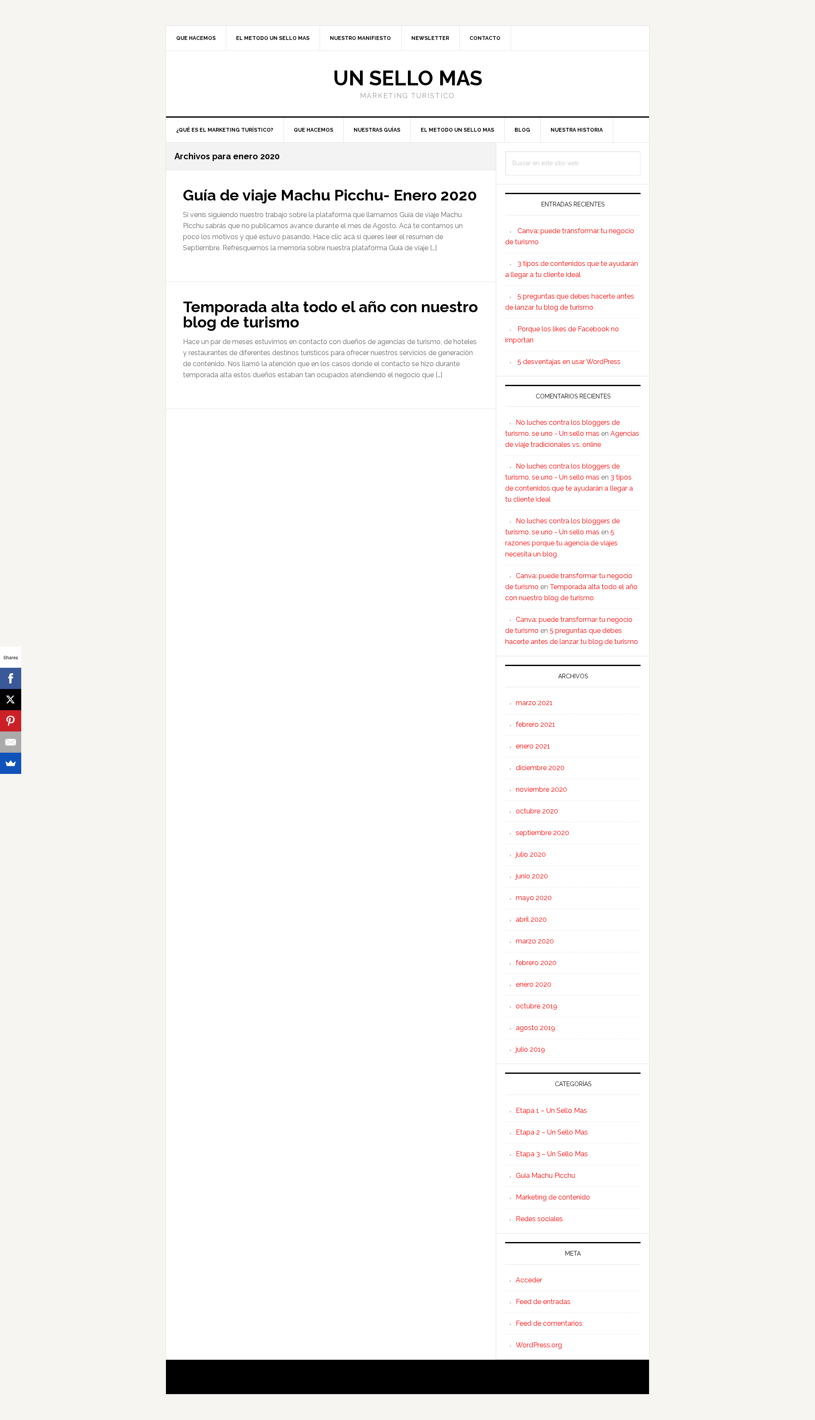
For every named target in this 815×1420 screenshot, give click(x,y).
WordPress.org (539, 1345)
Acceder (529, 1280)
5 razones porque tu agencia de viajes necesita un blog (561, 543)
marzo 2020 (535, 941)
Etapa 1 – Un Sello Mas (551, 1111)
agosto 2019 (535, 1028)
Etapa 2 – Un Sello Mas (552, 1132)
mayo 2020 (534, 898)
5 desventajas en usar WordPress (569, 362)
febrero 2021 (535, 724)
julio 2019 (530, 1049)
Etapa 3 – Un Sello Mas (552, 1154)
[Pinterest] (10, 720)
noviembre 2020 (541, 789)
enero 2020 (533, 984)
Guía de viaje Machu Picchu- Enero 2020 (330, 195)
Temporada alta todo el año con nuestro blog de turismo (330, 314)
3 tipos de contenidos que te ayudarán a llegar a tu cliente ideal (569, 488)
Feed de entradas (543, 1302)
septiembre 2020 (542, 833)
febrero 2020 (536, 963)
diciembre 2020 (540, 768)
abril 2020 (531, 919)
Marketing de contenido (553, 1197)
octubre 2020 (537, 811)
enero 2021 (533, 746)
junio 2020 (532, 876)
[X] (10, 699)
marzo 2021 (534, 703)
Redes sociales (539, 1219)
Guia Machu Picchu (545, 1176)
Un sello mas (407, 78)
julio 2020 (531, 854)
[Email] (10, 742)
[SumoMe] (10, 763)
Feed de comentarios (549, 1323)
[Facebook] (10, 678)
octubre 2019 (536, 1006)
